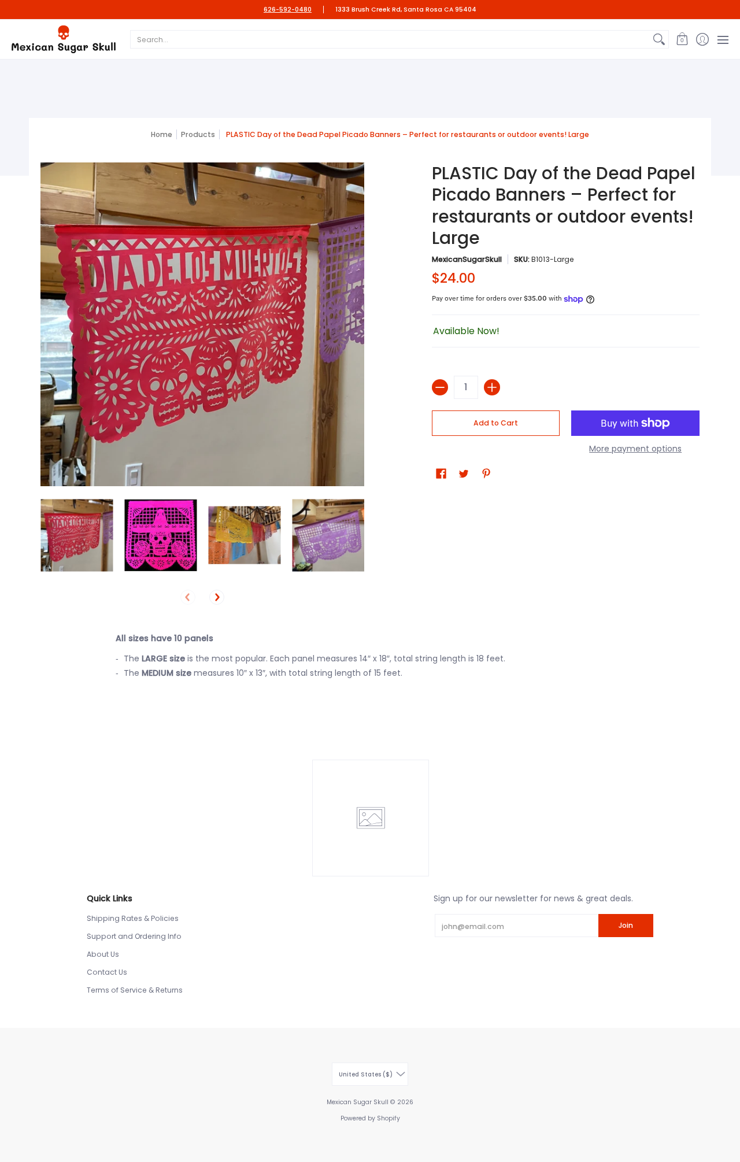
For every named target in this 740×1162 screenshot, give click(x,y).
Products (198, 134)
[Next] (217, 597)
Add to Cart (495, 423)
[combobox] (390, 39)
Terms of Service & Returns (135, 990)
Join (626, 925)
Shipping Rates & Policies (133, 918)
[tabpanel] (370, 659)
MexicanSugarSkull (467, 259)
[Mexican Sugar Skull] (64, 39)
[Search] (659, 39)
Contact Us (107, 972)
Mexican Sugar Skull (357, 1102)
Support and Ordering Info (134, 936)
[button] (682, 39)
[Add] (492, 387)
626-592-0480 (288, 9)
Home (161, 134)
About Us (103, 954)
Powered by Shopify (370, 1118)
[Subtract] (440, 387)
